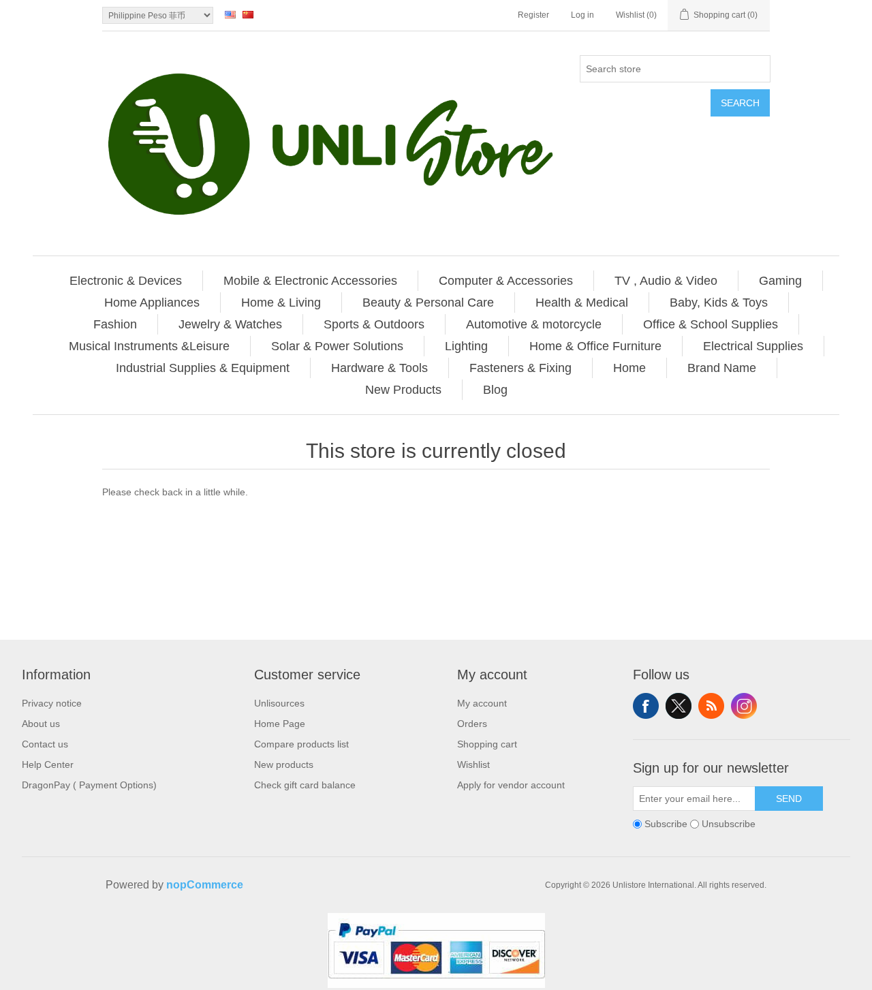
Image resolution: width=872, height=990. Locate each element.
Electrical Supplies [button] (753, 346)
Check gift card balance (305, 784)
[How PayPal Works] (436, 984)
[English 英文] (230, 14)
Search (740, 102)
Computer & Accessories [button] (506, 281)
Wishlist (473, 764)
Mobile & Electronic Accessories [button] (310, 281)
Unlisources (279, 703)
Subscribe (665, 823)
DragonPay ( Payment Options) (89, 784)
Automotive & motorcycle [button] (534, 324)
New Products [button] (403, 390)
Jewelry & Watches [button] (230, 324)
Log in (582, 15)
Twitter (678, 706)
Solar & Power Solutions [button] (337, 346)
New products (283, 764)
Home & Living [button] (281, 302)
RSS (711, 706)
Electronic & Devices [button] (125, 281)
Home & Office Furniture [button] (595, 346)
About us (41, 723)
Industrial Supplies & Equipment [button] (203, 368)
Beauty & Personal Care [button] (428, 302)
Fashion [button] (115, 324)
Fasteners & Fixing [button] (520, 368)
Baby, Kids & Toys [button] (719, 302)
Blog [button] (495, 390)
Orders (472, 723)
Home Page (279, 723)
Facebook (646, 706)
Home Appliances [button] (152, 302)
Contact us (45, 744)
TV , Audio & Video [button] (665, 281)
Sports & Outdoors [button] (374, 324)
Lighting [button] (466, 346)
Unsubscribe (729, 823)
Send (789, 798)
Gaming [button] (780, 281)
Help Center (48, 764)
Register (533, 15)
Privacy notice (52, 703)
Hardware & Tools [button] (379, 368)
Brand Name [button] (721, 368)
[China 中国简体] (248, 14)
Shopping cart (487, 744)
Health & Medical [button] (581, 302)
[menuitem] (126, 280)
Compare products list (301, 744)
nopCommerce (204, 885)
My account (482, 703)
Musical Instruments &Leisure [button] (149, 346)
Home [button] (629, 368)
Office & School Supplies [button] (710, 324)
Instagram (744, 706)
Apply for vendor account (511, 784)
